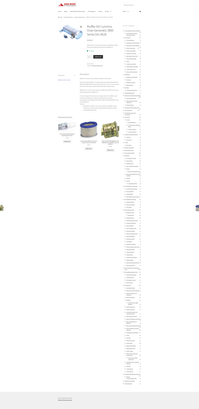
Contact (100, 11)
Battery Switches (130, 297)
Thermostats (129, 254)
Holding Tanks (129, 163)
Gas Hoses (127, 117)
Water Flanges (129, 260)
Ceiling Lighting (130, 202)
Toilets (128, 181)
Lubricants (129, 140)
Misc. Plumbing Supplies (132, 166)
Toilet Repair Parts (132, 183)
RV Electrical (128, 285)
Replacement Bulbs (131, 346)
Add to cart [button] (67, 141)
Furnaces (128, 80)
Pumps (128, 169)
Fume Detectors (130, 277)
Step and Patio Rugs (131, 58)
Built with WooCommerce (65, 400)
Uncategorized (128, 383)
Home (59, 11)
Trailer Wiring (129, 369)
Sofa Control (129, 282)
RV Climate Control (131, 280)
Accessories (127, 37)
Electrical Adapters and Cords (133, 319)
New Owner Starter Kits (132, 56)
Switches (128, 366)
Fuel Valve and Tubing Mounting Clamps (131, 34)
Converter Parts (128, 110)
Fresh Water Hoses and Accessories (130, 113)
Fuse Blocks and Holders (132, 332)
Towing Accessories (131, 64)
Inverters (128, 338)
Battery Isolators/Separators (131, 377)
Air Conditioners (130, 40)
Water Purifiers (130, 105)
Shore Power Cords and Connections (132, 354)
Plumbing (127, 155)
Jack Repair (129, 241)
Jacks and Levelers (130, 51)
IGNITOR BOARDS (130, 236)
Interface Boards (130, 239)
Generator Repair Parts (79, 17)
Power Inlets (129, 343)
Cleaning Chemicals (131, 98)
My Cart (107, 11)
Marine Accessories (129, 147)
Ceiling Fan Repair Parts (132, 220)
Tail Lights (129, 207)
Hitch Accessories (130, 48)
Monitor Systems (130, 340)
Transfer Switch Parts (131, 257)
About (65, 11)
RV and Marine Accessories (131, 186)
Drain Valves (129, 161)
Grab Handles (129, 194)
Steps (127, 61)
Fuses (127, 335)
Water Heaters (129, 85)
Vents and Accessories (131, 72)
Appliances (127, 74)
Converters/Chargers (131, 275)
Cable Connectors (130, 307)
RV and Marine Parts (68, 17)
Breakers (128, 300)
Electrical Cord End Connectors (132, 358)
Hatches (128, 137)
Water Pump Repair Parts (134, 171)
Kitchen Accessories (131, 53)
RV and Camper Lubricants (132, 247)
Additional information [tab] (64, 80)
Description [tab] (61, 75)
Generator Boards (130, 231)
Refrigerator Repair (131, 244)
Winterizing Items (130, 265)
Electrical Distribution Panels (133, 326)
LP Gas (128, 120)
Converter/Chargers (131, 223)
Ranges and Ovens (130, 82)
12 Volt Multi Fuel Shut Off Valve (132, 30)
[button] (81, 27)
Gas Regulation (132, 122)
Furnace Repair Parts (131, 228)
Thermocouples (132, 129)
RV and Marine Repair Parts (131, 272)
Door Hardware (130, 225)
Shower (128, 178)
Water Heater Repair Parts (132, 262)
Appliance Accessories (131, 77)
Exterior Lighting (130, 204)
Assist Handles (130, 191)
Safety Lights (129, 351)
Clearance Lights (130, 309)
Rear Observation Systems (132, 196)
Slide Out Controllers (130, 381)
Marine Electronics (129, 150)
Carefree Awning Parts (131, 90)
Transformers (129, 371)
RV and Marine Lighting (130, 199)
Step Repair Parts (130, 249)
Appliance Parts (130, 212)
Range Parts (131, 215)
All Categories (91, 11)
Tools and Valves (132, 132)
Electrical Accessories (131, 316)
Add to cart (98, 57)
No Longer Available (129, 153)
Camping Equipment (129, 93)
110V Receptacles (130, 288)
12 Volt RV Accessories (131, 189)
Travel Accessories (130, 69)
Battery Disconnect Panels (132, 290)
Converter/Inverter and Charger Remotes (131, 312)
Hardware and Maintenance (131, 134)
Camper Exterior (130, 218)
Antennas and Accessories (132, 43)
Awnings (127, 87)
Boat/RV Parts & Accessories (77, 11)
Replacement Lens (130, 348)
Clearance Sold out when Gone (132, 107)
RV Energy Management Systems (132, 374)
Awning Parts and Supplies (132, 45)
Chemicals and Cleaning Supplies (133, 95)
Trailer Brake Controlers (132, 66)
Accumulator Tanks (131, 158)
